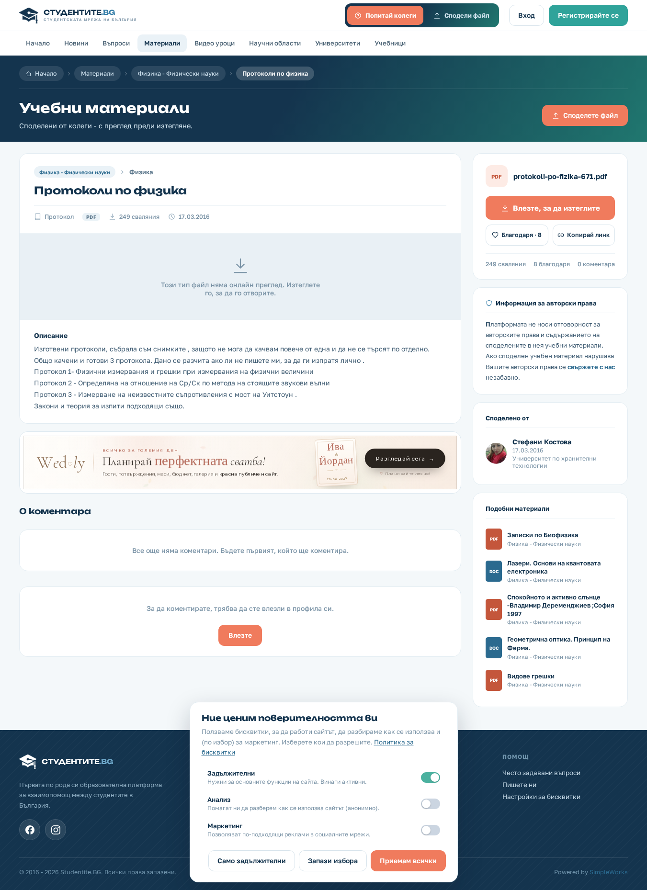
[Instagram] (55, 829)
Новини (76, 43)
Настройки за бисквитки (541, 796)
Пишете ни (519, 785)
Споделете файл (590, 115)
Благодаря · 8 (521, 234)
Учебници (390, 43)
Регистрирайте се (588, 15)
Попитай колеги (390, 15)
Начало (38, 43)
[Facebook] (29, 829)
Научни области (275, 43)
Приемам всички (408, 860)
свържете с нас (591, 367)
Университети (337, 43)
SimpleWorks (609, 872)
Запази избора (333, 860)
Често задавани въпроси (541, 773)
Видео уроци (214, 43)
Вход (526, 15)
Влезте (240, 635)
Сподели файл (466, 15)
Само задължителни (251, 860)
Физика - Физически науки (178, 73)
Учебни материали (104, 108)
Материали (162, 43)
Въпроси (116, 43)
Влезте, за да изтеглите (556, 207)
